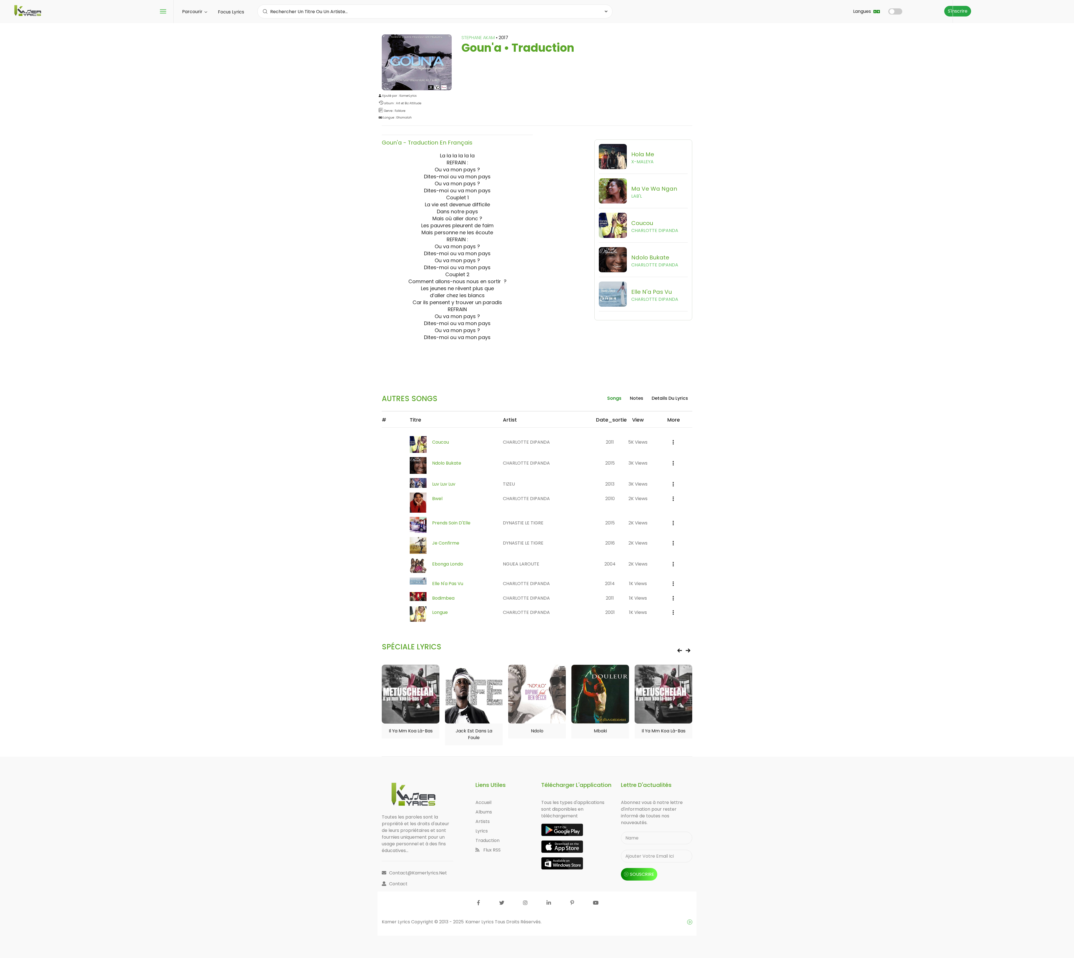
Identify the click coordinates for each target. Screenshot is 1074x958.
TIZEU (509, 484)
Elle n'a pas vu (447, 583)
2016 (610, 543)
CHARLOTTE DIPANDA (526, 442)
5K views (637, 442)
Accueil (483, 802)
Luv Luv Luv (443, 484)
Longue (440, 612)
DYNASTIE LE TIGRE (523, 523)
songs (614, 398)
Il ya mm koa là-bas (411, 731)
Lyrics (481, 831)
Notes (636, 398)
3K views (637, 463)
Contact (398, 884)
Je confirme (445, 543)
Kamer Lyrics (480, 922)
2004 (610, 564)
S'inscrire (957, 11)
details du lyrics (670, 398)
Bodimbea (443, 598)
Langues (862, 11)
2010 (610, 498)
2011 (610, 442)
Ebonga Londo (447, 564)
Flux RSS (491, 850)
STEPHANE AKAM (478, 37)
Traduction (487, 840)
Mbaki (600, 731)
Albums (483, 812)
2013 (609, 484)
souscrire (642, 874)
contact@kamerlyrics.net (418, 873)
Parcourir (193, 11)
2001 (610, 612)
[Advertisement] (537, 360)
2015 (610, 463)
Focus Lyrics (231, 12)
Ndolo (537, 731)
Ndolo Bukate (446, 463)
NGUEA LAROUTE (521, 564)
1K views (638, 583)
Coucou (440, 442)
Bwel (437, 498)
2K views (637, 498)
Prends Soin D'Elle (451, 523)
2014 (610, 583)
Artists (482, 821)
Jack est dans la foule (474, 734)
